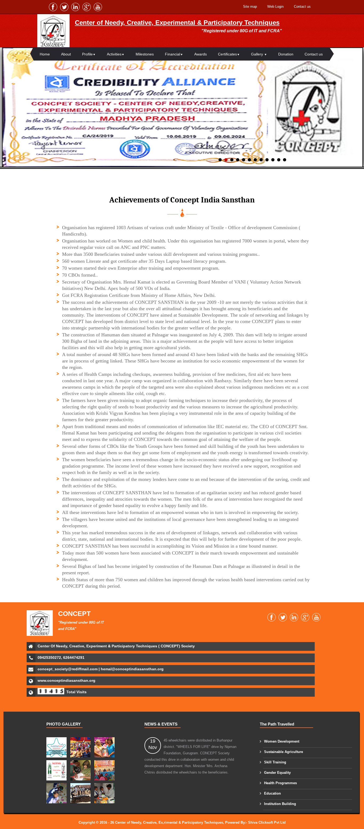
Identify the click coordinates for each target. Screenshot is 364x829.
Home (45, 54)
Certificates (229, 54)
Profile (89, 54)
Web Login (275, 7)
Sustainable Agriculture (283, 752)
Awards (200, 54)
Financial (174, 54)
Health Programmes (280, 783)
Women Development (281, 741)
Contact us (302, 7)
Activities (115, 54)
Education (272, 793)
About (66, 54)
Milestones (145, 54)
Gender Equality (277, 773)
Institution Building (280, 804)
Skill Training (275, 762)
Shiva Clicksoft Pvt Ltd (267, 822)
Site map (250, 7)
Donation (285, 54)
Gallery (259, 54)
